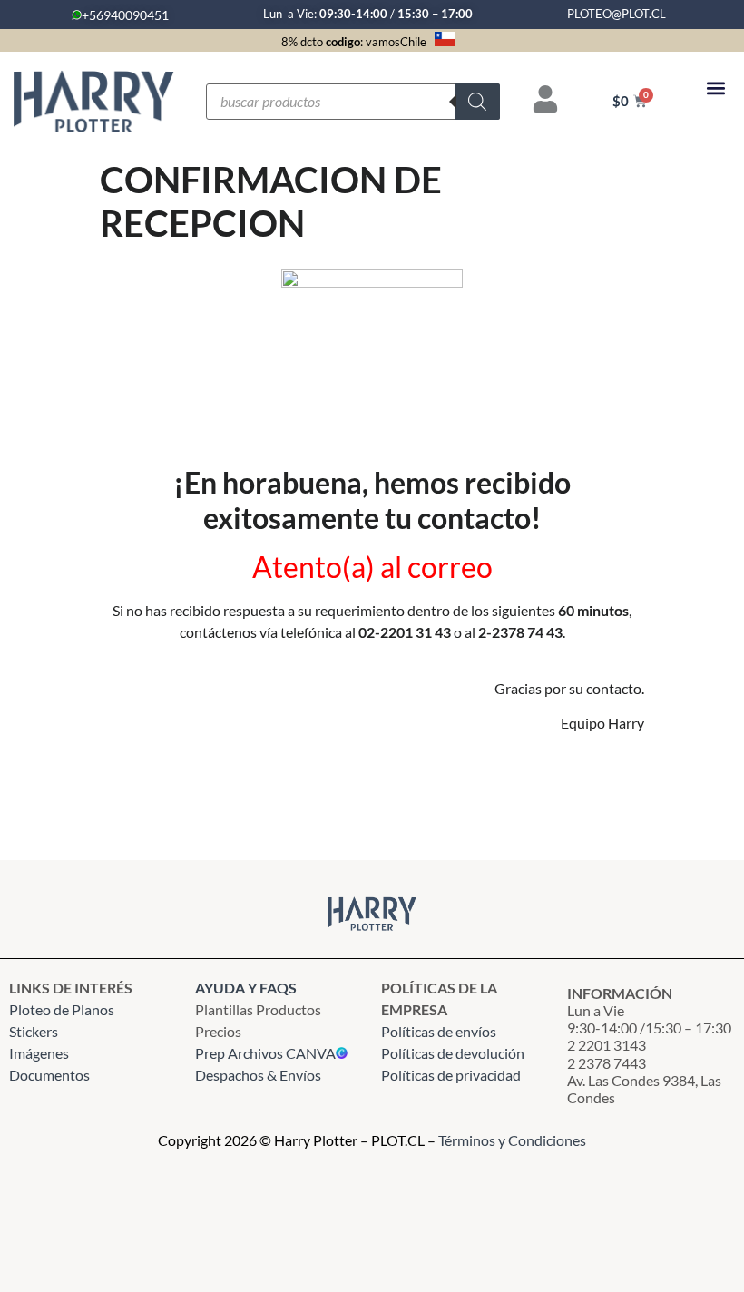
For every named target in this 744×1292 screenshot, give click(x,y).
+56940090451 (125, 15)
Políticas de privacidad (452, 1074)
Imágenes (39, 1053)
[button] (715, 88)
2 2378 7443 (606, 1063)
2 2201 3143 (606, 1044)
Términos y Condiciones (512, 1140)
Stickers (33, 1031)
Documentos (49, 1074)
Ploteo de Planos (61, 1009)
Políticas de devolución (452, 1053)
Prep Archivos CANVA (265, 1053)
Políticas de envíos (438, 1031)
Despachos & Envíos (258, 1074)
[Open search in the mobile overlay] (353, 101)
